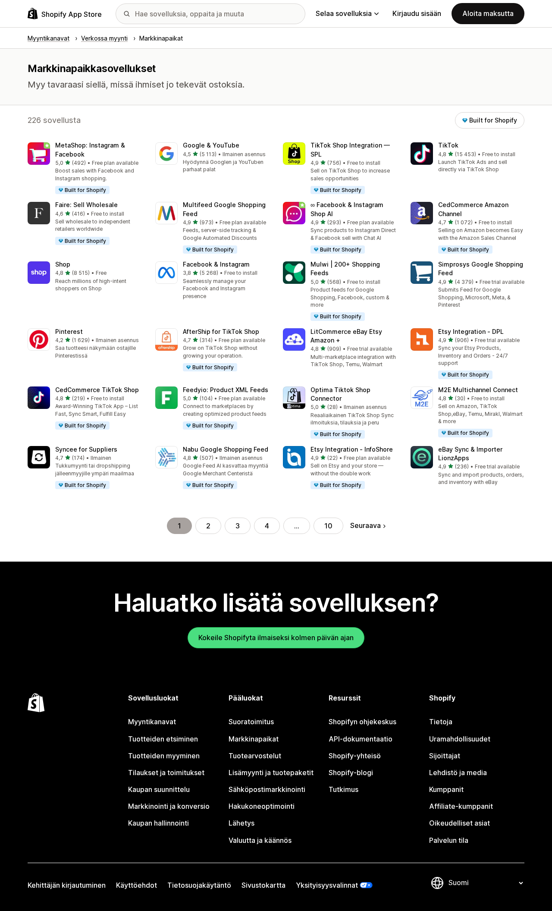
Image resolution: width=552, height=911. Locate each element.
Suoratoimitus (251, 721)
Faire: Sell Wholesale (86, 204)
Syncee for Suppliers (86, 449)
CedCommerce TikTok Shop (97, 389)
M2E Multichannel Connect (478, 389)
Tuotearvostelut (255, 755)
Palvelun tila (448, 840)
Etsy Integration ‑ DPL (471, 331)
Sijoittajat (444, 755)
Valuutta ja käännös (260, 840)
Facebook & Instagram (216, 264)
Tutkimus (343, 789)
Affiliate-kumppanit (461, 806)
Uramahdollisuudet (459, 739)
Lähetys (241, 823)
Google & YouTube (211, 145)
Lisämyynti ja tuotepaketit (271, 772)
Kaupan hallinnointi (158, 823)
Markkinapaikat (254, 739)
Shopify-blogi (351, 772)
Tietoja (440, 721)
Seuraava (365, 525)
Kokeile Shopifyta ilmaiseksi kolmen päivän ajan (276, 637)
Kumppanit (446, 789)
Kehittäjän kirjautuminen (67, 885)
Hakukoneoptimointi (262, 806)
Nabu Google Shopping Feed (225, 449)
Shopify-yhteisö (355, 755)
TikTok (448, 145)
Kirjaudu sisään (416, 13)
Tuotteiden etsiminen (163, 739)
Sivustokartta (263, 885)
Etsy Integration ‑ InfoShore (351, 449)
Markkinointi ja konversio (169, 806)
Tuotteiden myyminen (164, 755)
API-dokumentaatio (360, 739)
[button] (84, 168)
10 (328, 525)
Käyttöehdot (136, 885)
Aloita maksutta (488, 13)
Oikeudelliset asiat (459, 823)
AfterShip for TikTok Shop (221, 331)
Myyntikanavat (152, 721)
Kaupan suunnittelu (159, 789)
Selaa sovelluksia (344, 13)
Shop (62, 264)
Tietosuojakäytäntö (199, 885)
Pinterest (69, 331)
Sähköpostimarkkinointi (267, 789)
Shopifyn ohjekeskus (362, 721)
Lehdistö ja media (458, 772)
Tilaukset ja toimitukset (166, 772)
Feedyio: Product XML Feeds (225, 389)
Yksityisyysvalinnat (327, 885)
